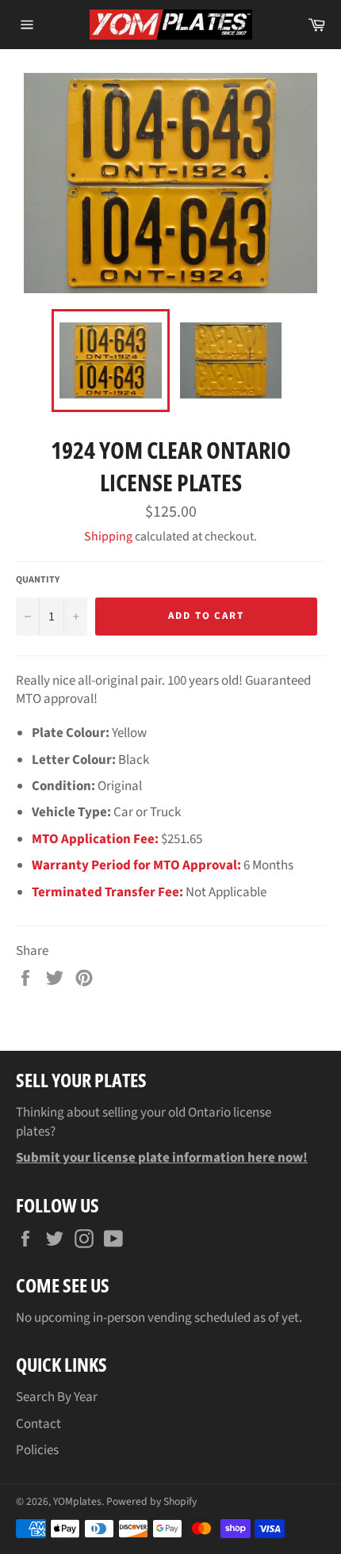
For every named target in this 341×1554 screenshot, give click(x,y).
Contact (38, 1424)
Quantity (37, 580)
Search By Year (57, 1397)
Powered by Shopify (151, 1501)
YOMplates (77, 1501)
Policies (37, 1450)
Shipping (108, 536)
